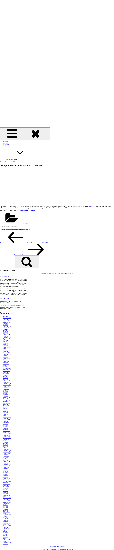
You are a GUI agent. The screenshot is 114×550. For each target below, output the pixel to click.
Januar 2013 (6, 479)
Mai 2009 (5, 535)
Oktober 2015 (6, 436)
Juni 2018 (5, 392)
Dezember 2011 (7, 498)
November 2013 (7, 466)
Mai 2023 (5, 343)
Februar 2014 (6, 461)
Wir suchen (6, 144)
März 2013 (5, 477)
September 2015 (7, 438)
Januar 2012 (6, 496)
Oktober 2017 (6, 403)
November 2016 (7, 418)
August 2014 (6, 456)
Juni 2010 (5, 517)
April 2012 (5, 492)
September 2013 (7, 468)
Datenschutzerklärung (11, 159)
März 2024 (5, 333)
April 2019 (5, 378)
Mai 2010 (5, 519)
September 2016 (7, 421)
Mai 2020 (5, 366)
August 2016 (6, 422)
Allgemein (25, 223)
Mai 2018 (5, 393)
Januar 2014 (6, 463)
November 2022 (7, 351)
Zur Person (6, 141)
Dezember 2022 (7, 350)
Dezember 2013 (7, 464)
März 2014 (5, 460)
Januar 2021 (6, 365)
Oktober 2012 (6, 484)
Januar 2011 (6, 513)
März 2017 (5, 412)
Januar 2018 (6, 399)
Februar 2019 (6, 380)
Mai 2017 (5, 410)
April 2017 (5, 411)
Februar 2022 (6, 358)
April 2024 (5, 332)
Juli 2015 (5, 440)
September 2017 (7, 404)
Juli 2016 (5, 424)
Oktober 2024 (6, 327)
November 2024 (7, 326)
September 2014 (7, 454)
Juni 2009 (5, 534)
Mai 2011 (5, 507)
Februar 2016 (6, 431)
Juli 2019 (5, 375)
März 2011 (5, 510)
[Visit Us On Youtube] (58, 273)
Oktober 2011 (6, 500)
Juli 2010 (5, 516)
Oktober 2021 (6, 361)
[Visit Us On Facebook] (47, 273)
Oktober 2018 (6, 386)
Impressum (5, 157)
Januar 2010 (6, 524)
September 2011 (7, 502)
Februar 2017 (6, 414)
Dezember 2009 (7, 526)
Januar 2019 (6, 382)
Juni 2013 (5, 472)
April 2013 (5, 475)
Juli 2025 (5, 325)
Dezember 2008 (7, 542)
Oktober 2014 (6, 453)
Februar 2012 (6, 495)
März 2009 (5, 538)
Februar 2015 (6, 447)
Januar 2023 (6, 348)
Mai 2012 (5, 491)
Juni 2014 (5, 457)
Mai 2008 (5, 544)
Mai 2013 (5, 474)
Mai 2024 (5, 330)
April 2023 (5, 344)
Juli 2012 (5, 488)
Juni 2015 (5, 442)
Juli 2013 (5, 471)
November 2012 (7, 482)
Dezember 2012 (7, 481)
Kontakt (5, 146)
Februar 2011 (6, 512)
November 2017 (7, 401)
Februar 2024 (6, 334)
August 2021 (6, 364)
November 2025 (7, 319)
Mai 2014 (5, 459)
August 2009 (6, 531)
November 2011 (7, 499)
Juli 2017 (5, 407)
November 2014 (7, 452)
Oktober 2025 (6, 320)
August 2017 (6, 406)
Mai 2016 (5, 426)
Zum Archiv (6, 143)
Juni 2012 (5, 489)
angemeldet (8, 229)
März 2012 (5, 493)
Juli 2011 (5, 505)
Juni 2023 (5, 341)
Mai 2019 (5, 376)
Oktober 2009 (6, 528)
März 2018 (5, 396)
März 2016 (5, 429)
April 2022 (5, 355)
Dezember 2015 (7, 433)
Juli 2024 (5, 329)
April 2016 (5, 428)
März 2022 (5, 357)
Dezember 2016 (7, 417)
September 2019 (7, 372)
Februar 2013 (6, 478)
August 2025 (6, 323)
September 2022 (7, 354)
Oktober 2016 (6, 419)
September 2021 (7, 362)
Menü (48, 139)
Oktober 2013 (6, 467)
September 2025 (7, 322)
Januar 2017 (6, 415)
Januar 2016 (6, 432)
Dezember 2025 (7, 318)
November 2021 (7, 359)
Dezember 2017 (7, 400)
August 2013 (6, 470)
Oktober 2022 (6, 352)
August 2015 (6, 439)
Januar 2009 (6, 541)
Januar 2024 (6, 336)
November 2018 (7, 385)
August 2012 (6, 486)
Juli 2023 (5, 340)
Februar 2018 (6, 397)
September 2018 (7, 387)
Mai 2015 (5, 443)
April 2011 (5, 509)
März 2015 (5, 446)
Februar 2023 (6, 347)
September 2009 (7, 530)
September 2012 (7, 485)
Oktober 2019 (6, 371)
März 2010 (5, 521)
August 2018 (6, 389)
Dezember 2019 (7, 368)
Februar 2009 (6, 539)
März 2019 (5, 379)
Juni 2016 (5, 425)
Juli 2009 (5, 532)
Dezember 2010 (7, 514)
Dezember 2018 (7, 383)
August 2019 (6, 373)
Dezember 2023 (7, 337)
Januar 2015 (6, 449)
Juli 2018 (5, 390)
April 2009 (5, 537)
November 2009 (7, 527)
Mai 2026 (5, 316)
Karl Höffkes (3, 122)
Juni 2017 (5, 408)
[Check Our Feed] (69, 273)
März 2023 (5, 346)
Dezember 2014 (7, 450)
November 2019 (7, 369)
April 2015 (5, 445)
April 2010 (5, 520)
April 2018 (5, 394)
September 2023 (7, 339)
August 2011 (6, 503)
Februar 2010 (6, 523)
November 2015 (7, 435)
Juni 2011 (5, 506)
